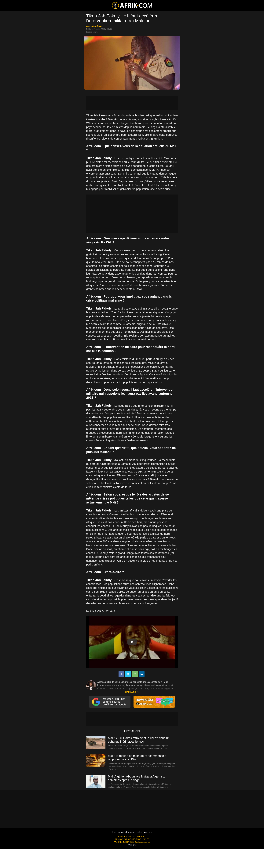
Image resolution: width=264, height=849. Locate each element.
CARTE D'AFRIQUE (125, 836)
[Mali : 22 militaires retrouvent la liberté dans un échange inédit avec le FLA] (95, 743)
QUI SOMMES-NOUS (123, 839)
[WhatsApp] (135, 674)
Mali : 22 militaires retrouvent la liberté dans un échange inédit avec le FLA (139, 739)
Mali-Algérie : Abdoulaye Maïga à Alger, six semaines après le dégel (136, 778)
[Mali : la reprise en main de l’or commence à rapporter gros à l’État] (95, 760)
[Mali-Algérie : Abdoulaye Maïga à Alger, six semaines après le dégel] (95, 781)
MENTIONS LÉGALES (140, 839)
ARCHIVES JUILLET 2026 (124, 842)
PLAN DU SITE (140, 836)
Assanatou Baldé (94, 26)
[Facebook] (121, 674)
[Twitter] (128, 674)
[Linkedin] (142, 674)
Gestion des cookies (142, 842)
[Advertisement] (132, 103)
